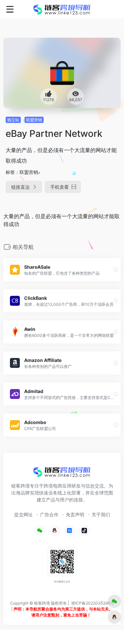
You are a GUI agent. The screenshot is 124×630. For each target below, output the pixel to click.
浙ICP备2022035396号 (92, 603)
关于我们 (101, 514)
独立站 (13, 119)
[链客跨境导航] (62, 9)
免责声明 (75, 514)
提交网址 (23, 514)
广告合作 (49, 514)
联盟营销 (34, 119)
